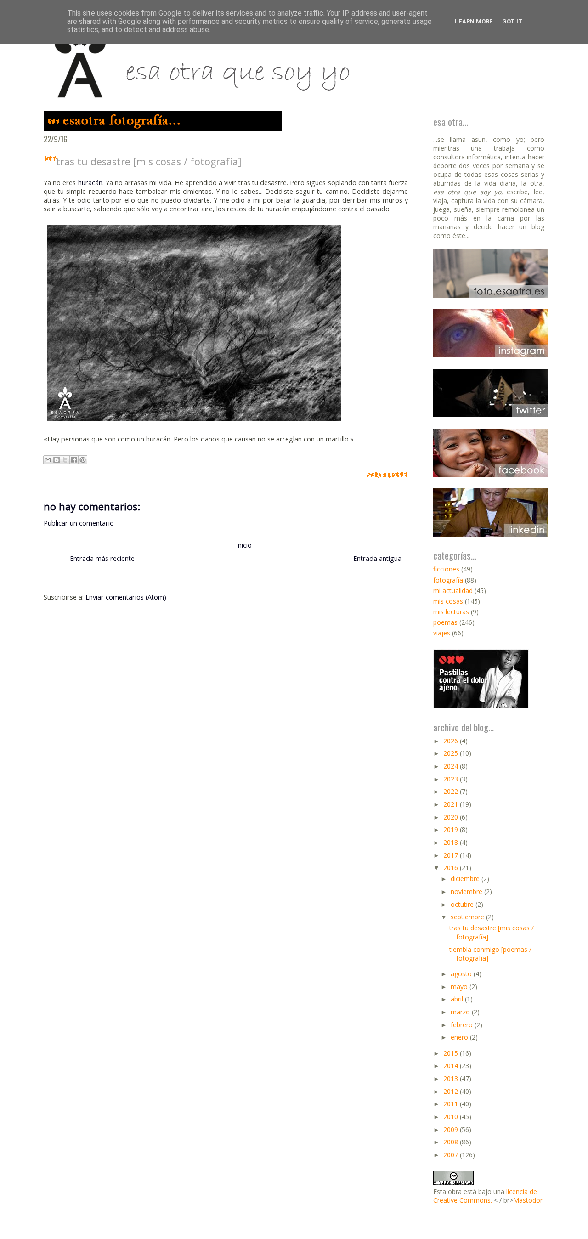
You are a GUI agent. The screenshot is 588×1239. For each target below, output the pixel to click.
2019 (451, 829)
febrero (463, 1024)
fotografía (448, 580)
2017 (451, 855)
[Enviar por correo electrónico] (47, 459)
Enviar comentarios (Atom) (125, 597)
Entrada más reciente (102, 558)
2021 (451, 804)
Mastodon (528, 1200)
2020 (451, 817)
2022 (451, 791)
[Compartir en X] (65, 459)
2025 (451, 753)
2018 (451, 842)
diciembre (466, 878)
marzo (461, 1011)
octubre (463, 904)
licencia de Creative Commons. (485, 1196)
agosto (462, 973)
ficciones (446, 569)
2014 (451, 1065)
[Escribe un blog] (56, 459)
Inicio (244, 545)
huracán (90, 182)
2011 (451, 1103)
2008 (451, 1141)
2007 (451, 1154)
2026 (451, 740)
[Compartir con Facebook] (74, 459)
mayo (460, 986)
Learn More (474, 21)
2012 (451, 1091)
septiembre (468, 916)
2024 (451, 766)
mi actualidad (453, 590)
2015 (451, 1053)
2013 (451, 1078)
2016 (451, 867)
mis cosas (448, 601)
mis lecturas (451, 611)
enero (460, 1037)
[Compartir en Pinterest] (82, 459)
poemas (445, 622)
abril (458, 999)
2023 (451, 779)
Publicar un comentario (79, 523)
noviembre (467, 891)
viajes (441, 632)
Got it (512, 21)
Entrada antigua (377, 558)
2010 (451, 1116)
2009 (451, 1129)
